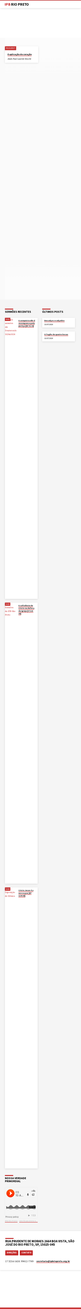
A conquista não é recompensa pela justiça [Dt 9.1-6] (26, 323)
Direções (12, 1252)
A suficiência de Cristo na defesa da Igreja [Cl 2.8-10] (26, 609)
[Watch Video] (19, 329)
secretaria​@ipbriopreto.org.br (53, 1261)
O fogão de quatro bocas (56, 334)
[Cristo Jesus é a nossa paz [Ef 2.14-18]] (10, 1027)
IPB (17, 4)
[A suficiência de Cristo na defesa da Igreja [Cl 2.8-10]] (10, 743)
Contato (26, 1252)
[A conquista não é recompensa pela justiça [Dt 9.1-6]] (10, 458)
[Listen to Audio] (33, 58)
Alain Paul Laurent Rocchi (19, 59)
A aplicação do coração (20, 54)
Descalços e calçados (54, 320)
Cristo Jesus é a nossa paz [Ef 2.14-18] (25, 893)
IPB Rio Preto (11, 1221)
